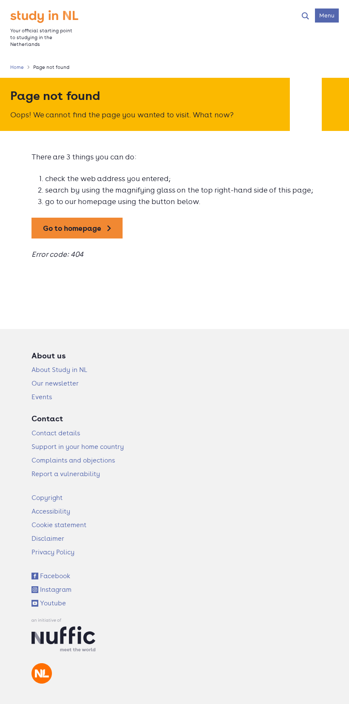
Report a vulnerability (65, 474)
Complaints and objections (73, 460)
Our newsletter (55, 383)
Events (41, 397)
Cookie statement (58, 525)
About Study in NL (59, 370)
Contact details (55, 433)
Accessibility (50, 511)
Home (17, 67)
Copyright (47, 498)
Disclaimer (47, 538)
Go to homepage (72, 228)
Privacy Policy (52, 552)
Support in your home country (77, 447)
